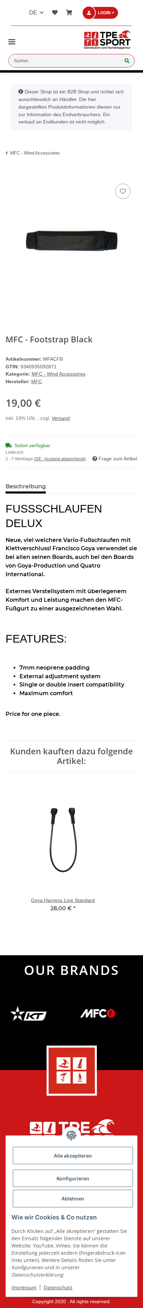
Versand (61, 418)
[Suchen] (127, 61)
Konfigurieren (73, 1178)
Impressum (23, 1287)
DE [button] (33, 13)
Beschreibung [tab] (26, 486)
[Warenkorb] (68, 12)
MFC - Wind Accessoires (58, 374)
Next (126, 855)
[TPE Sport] (107, 39)
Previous (17, 855)
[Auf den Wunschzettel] (123, 191)
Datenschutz (58, 1287)
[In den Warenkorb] (11, 171)
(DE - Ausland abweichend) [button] (60, 459)
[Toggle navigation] (11, 39)
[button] (104, 13)
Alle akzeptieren (73, 1156)
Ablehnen (72, 1198)
